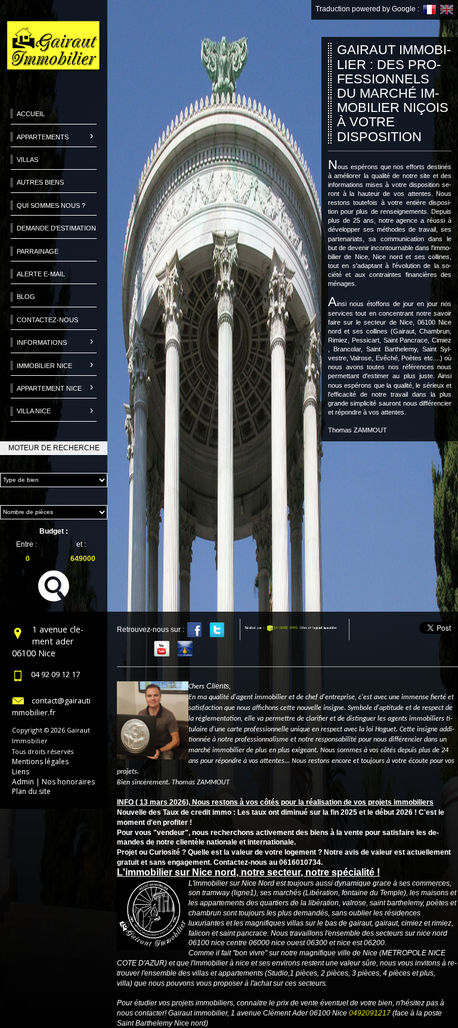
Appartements (43, 137)
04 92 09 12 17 (55, 674)
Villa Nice (34, 411)
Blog (26, 296)
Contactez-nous (47, 319)
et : (81, 544)
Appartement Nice (49, 388)
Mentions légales (40, 761)
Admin (23, 782)
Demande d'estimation (56, 228)
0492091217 (370, 1013)
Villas (27, 159)
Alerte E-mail (41, 274)
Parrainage (37, 251)
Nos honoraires (68, 782)
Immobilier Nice (44, 365)
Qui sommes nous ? (51, 205)
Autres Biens (40, 182)
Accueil (31, 113)
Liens (20, 772)
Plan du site (31, 791)
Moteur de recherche (54, 448)
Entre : (26, 544)
